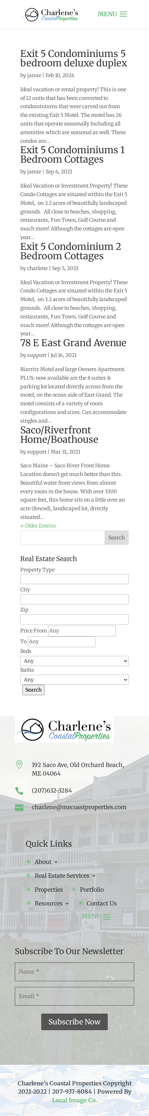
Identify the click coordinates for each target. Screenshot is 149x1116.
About (43, 861)
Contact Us (102, 903)
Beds (25, 651)
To (23, 641)
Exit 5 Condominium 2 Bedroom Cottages (70, 251)
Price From (33, 630)
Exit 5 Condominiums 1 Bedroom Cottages (72, 154)
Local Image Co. (74, 1100)
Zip (24, 609)
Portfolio (92, 889)
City (25, 589)
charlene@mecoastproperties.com (79, 807)
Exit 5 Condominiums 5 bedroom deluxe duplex (73, 58)
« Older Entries (38, 525)
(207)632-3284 (52, 790)
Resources (49, 903)
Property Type (37, 569)
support (36, 355)
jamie (34, 75)
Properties (49, 889)
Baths (27, 670)
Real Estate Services (62, 875)
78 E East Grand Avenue (73, 343)
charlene (37, 268)
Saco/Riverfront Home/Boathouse (59, 434)
